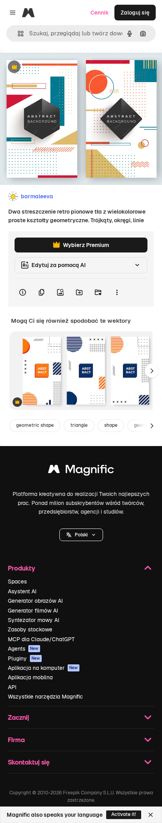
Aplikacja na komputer (43, 667)
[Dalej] (152, 370)
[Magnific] (81, 471)
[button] (81, 535)
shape (111, 425)
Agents (23, 648)
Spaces (17, 581)
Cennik (99, 12)
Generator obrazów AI (35, 600)
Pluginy (24, 658)
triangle (79, 425)
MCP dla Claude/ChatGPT (41, 639)
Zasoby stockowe (30, 629)
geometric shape (35, 425)
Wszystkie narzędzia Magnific (45, 696)
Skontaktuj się (29, 762)
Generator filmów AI (33, 610)
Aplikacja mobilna (30, 677)
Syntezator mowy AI (33, 620)
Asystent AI (22, 591)
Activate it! (123, 814)
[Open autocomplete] (17, 34)
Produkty (21, 568)
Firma (16, 739)
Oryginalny (54, 67)
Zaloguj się (135, 12)
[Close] (150, 814)
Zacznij (18, 717)
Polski (81, 535)
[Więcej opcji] (117, 292)
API (12, 687)
